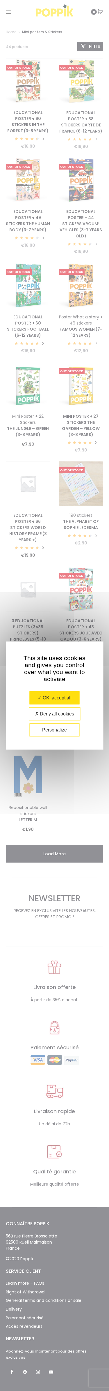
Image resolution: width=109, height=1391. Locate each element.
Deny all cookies (56, 713)
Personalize (54, 729)
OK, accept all (57, 697)
